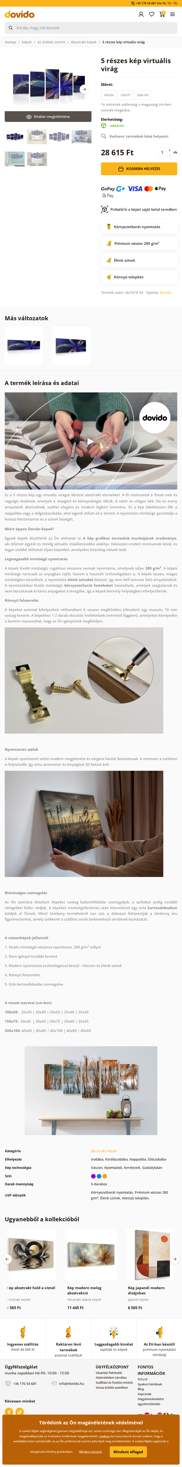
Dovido (166, 292)
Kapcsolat (144, 1394)
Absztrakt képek (84, 42)
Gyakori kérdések (150, 1384)
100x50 (109, 95)
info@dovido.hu (71, 1383)
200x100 (142, 95)
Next (84, 89)
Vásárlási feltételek (109, 1373)
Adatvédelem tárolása (111, 1377)
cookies (104, 1436)
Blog (141, 1389)
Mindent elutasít (90, 1452)
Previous (7, 1259)
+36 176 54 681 (24, 1383)
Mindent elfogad (128, 1451)
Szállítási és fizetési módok (114, 1382)
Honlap (10, 42)
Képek (27, 42)
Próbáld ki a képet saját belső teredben (143, 209)
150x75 (125, 95)
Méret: (107, 84)
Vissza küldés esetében (112, 1387)
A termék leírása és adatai (42, 383)
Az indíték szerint (51, 42)
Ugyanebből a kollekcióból (42, 1219)
